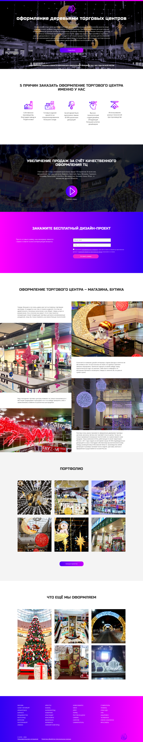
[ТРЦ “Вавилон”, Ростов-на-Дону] (35, 497)
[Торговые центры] (71, 626)
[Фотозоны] (71, 662)
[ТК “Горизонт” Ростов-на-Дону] (35, 535)
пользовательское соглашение (90, 249)
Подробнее (71, 50)
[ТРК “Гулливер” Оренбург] (108, 535)
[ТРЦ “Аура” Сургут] (71, 535)
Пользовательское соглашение (28, 739)
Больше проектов (71, 564)
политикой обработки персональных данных (90, 252)
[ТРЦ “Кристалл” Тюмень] (71, 497)
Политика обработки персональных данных (56, 739)
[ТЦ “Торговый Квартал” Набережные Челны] (108, 497)
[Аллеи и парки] (108, 626)
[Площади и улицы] (108, 662)
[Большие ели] (35, 644)
